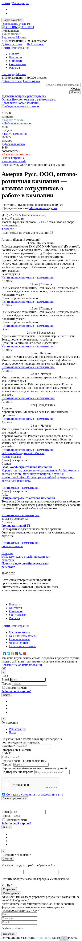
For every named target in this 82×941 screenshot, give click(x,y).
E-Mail (6, 753)
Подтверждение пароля (18, 772)
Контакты (15, 57)
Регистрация (20, 3)
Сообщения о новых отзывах (20, 106)
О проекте (16, 60)
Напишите (44, 937)
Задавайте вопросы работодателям (24, 96)
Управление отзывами (16, 23)
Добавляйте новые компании (20, 103)
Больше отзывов (12, 546)
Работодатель (11, 893)
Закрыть (8, 858)
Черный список (19, 642)
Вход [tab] (12, 732)
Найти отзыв (35, 44)
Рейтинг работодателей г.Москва (23, 453)
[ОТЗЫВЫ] (18, 27)
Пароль (6, 683)
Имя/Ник (8, 746)
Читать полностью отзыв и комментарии (28, 277)
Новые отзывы (11, 456)
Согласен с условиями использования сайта (34, 794)
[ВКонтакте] (4, 653)
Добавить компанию (17, 123)
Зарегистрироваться (16, 154)
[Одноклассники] (12, 653)
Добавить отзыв (14, 144)
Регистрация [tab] (17, 729)
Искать (75, 92)
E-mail (6, 679)
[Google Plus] (24, 653)
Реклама (14, 67)
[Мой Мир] (16, 653)
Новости (14, 54)
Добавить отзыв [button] (12, 44)
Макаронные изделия (43, 208)
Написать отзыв (19, 632)
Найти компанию (15, 133)
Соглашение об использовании (22, 665)
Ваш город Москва (14, 37)
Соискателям (17, 64)
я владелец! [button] (9, 228)
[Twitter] (8, 653)
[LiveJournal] (20, 653)
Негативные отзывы (22, 646)
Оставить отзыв (19, 639)
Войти (6, 3)
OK (4, 668)
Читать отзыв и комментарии (20, 487)
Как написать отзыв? (22, 635)
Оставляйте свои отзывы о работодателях (29, 99)
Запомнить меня (16, 687)
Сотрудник (9, 889)
